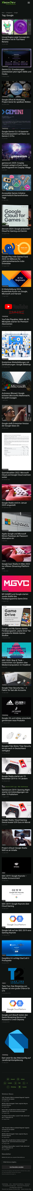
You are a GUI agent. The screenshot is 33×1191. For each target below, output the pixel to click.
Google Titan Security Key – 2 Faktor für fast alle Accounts (14, 689)
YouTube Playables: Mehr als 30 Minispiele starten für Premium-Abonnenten (15, 321)
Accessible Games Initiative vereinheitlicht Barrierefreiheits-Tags (15, 195)
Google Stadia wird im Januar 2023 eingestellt (14, 504)
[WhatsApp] (8, 1087)
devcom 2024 (5, 225)
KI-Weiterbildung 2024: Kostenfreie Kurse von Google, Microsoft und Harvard (14, 291)
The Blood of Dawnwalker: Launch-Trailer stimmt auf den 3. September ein (15, 1116)
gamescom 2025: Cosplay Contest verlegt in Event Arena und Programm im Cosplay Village (16, 165)
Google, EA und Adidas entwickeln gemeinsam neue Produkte (16, 719)
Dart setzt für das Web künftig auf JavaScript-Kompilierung (16, 1059)
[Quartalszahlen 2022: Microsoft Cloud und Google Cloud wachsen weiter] (16, 451)
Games (4, 190)
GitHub (22, 1079)
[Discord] (8, 1079)
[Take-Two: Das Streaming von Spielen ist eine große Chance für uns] (16, 976)
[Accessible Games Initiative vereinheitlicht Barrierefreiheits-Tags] (16, 183)
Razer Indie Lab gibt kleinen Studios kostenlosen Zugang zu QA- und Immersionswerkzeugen (14, 1110)
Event (3, 786)
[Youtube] (19, 1087)
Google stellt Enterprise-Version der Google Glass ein (15, 424)
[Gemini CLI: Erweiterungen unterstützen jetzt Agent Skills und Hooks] (16, 58)
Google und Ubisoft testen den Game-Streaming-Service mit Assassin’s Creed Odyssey (15, 1017)
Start (3, 12)
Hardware (4, 420)
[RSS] (15, 1083)
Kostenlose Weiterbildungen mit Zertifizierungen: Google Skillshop (16, 363)
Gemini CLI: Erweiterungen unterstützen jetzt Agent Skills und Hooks (16, 71)
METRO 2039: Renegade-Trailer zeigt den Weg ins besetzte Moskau (15, 1104)
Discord (13, 1079)
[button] (9, 1186)
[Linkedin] (5, 1083)
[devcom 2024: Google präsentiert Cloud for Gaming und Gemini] (16, 216)
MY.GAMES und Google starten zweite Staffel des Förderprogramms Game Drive (15, 596)
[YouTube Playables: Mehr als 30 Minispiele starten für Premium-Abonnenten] (16, 309)
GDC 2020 (4, 657)
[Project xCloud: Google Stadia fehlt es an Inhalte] (16, 837)
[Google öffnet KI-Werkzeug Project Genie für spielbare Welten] (16, 89)
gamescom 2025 (6, 160)
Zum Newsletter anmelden (16, 1167)
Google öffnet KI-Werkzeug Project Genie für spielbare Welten (16, 101)
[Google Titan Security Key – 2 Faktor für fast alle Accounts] (16, 679)
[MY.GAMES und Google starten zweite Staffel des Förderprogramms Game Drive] (16, 584)
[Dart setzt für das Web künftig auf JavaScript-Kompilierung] (16, 1041)
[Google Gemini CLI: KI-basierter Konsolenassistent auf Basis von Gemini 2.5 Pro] (16, 119)
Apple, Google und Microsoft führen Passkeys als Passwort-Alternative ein (15, 536)
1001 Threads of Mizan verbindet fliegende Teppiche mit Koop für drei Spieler (15, 1098)
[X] (23, 1083)
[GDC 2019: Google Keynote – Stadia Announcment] (16, 865)
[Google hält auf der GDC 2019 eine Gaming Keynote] (16, 920)
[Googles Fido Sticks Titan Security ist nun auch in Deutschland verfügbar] (16, 736)
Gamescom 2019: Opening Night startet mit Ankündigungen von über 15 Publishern (16, 792)
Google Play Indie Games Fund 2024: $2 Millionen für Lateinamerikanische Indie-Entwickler (15, 260)
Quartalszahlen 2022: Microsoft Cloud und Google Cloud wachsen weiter (16, 475)
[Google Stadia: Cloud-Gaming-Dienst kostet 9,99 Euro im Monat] (16, 809)
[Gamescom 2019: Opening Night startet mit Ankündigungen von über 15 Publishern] (16, 787)
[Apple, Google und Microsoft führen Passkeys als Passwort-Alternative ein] (16, 521)
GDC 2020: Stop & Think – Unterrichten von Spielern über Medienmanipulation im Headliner (16, 662)
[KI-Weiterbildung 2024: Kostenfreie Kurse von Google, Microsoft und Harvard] (16, 279)
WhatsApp (13, 1087)
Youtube (24, 1087)
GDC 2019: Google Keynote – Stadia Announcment (14, 877)
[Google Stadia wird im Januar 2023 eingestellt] (16, 492)
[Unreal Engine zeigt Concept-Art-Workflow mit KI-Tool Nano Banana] (16, 27)
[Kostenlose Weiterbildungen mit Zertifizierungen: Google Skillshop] (16, 345)
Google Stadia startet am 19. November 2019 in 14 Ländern (15, 777)
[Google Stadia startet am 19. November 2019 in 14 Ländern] (16, 766)
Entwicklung (5, 34)
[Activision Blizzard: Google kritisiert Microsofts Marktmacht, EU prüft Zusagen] (16, 381)
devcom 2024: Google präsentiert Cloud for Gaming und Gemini (16, 230)
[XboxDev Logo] (9, 3)
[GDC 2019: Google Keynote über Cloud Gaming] (16, 893)
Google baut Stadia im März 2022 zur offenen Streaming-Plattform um (16, 566)
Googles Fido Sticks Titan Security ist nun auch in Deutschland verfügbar (16, 748)
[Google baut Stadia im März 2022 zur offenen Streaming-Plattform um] (16, 553)
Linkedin (10, 1083)
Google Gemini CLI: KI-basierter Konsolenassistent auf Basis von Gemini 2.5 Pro (16, 133)
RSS (19, 1083)
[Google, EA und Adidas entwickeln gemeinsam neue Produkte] (16, 706)
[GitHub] (18, 1079)
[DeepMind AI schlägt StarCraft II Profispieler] (16, 948)
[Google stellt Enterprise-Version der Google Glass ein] (16, 413)
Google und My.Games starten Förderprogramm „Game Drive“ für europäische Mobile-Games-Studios (16, 632)
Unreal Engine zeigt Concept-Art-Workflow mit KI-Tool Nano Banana (16, 39)
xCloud (3, 499)
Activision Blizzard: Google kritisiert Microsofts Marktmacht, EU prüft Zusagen (16, 395)
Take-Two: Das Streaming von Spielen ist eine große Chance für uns (16, 988)
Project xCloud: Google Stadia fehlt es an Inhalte (14, 849)
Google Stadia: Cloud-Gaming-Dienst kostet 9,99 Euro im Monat (16, 821)
